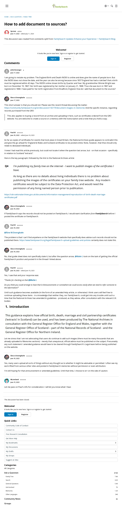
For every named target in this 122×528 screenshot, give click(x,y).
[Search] (112, 6)
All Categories (9, 468)
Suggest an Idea (12, 460)
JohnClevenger (16, 70)
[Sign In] (116, 6)
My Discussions (12, 447)
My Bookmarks (61, 443)
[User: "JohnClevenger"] (6, 71)
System (13, 31)
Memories (62, 491)
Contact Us (10, 430)
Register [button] (67, 58)
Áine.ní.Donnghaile (17, 98)
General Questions (62, 484)
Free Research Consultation (16, 434)
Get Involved (62, 487)
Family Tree (62, 477)
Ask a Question (61, 473)
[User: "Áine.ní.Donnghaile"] (6, 99)
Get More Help (11, 438)
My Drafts (61, 451)
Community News (61, 499)
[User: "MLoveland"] (6, 380)
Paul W (13, 133)
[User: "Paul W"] (6, 133)
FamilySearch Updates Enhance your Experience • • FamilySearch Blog (84, 39)
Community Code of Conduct (17, 425)
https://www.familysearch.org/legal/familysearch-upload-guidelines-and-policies (55, 240)
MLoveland (14, 380)
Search (62, 480)
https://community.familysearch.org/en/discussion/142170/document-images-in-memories (44, 108)
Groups (7, 503)
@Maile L (79, 256)
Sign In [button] (53, 58)
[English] (60, 6)
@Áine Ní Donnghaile (14, 232)
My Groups (10, 455)
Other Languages (62, 494)
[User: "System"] (6, 32)
